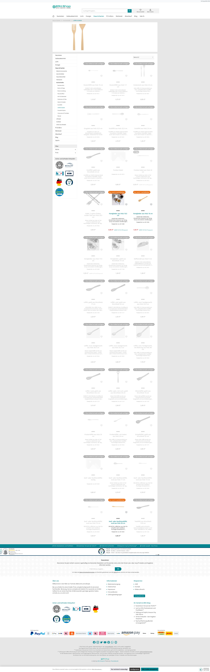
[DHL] (169, 633)
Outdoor (58, 122)
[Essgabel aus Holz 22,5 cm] (93, 114)
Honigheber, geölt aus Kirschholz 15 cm (118, 260)
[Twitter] (101, 642)
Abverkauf (58, 134)
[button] (118, 226)
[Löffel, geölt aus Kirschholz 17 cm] (93, 288)
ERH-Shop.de (101, 661)
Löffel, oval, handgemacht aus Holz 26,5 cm (93, 346)
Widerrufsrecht (140, 589)
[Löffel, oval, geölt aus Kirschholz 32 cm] (118, 288)
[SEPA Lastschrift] (60, 633)
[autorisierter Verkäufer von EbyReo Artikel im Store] (70, 183)
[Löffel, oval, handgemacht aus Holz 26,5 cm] (93, 331)
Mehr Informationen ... (97, 669)
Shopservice (138, 581)
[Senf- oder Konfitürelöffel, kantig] (93, 463)
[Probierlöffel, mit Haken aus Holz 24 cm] (118, 420)
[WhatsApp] (112, 642)
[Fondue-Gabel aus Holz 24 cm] (143, 155)
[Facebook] (94, 642)
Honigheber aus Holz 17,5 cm (93, 260)
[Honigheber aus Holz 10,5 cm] (118, 199)
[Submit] (118, 569)
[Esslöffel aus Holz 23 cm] (143, 114)
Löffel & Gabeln (61, 107)
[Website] (115, 642)
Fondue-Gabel (118, 170)
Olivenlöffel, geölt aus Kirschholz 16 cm (143, 392)
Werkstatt (58, 131)
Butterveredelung (62, 91)
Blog (56, 137)
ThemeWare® (114, 661)
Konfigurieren (135, 669)
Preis (56, 153)
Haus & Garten (60, 68)
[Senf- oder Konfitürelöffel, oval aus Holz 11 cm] (118, 463)
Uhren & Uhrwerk (61, 124)
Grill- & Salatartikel (62, 96)
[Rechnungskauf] (48, 633)
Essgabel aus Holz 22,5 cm (93, 128)
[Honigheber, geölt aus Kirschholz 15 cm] (118, 244)
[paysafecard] (90, 633)
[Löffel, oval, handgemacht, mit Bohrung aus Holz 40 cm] (143, 331)
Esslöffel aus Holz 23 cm (142, 128)
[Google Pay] (54, 633)
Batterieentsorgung (114, 584)
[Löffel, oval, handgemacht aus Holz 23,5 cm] (143, 288)
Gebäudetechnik (60, 58)
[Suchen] (130, 11)
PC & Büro (58, 128)
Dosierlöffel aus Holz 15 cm (93, 85)
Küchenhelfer (60, 82)
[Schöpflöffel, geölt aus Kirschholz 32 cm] (143, 420)
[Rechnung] (152, 633)
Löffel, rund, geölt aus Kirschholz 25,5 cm (93, 392)
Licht (56, 62)
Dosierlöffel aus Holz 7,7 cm (118, 86)
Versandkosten (112, 592)
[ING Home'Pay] (71, 633)
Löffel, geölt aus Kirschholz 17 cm (93, 303)
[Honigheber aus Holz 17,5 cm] (93, 244)
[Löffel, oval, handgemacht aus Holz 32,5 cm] (118, 331)
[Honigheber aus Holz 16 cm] (143, 199)
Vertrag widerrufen (205, 1)
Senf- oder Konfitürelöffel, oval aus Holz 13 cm (143, 479)
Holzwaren (59, 79)
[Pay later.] (95, 633)
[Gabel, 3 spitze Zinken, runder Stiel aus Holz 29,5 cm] (93, 199)
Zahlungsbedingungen (115, 594)
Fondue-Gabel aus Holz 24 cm (143, 171)
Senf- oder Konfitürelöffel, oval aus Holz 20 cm (118, 522)
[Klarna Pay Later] (102, 633)
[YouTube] (105, 642)
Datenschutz (112, 587)
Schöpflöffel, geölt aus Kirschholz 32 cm (143, 435)
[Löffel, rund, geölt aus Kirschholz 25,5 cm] (93, 376)
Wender (59, 116)
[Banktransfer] (118, 633)
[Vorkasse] (144, 633)
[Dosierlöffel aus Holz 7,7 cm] (118, 70)
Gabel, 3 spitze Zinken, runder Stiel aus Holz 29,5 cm (93, 215)
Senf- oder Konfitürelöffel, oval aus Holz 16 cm (93, 522)
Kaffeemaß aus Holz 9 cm (143, 259)
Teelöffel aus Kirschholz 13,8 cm (143, 522)
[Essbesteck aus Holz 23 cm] (143, 70)
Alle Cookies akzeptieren (149, 669)
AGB (115, 572)
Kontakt (137, 587)
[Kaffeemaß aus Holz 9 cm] (143, 244)
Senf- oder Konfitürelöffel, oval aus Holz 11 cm (118, 479)
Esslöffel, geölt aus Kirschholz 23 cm (93, 171)
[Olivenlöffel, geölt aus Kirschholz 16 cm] (143, 376)
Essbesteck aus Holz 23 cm (143, 85)
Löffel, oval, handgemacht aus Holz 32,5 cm (118, 346)
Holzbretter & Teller (62, 99)
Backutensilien (61, 85)
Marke (57, 149)
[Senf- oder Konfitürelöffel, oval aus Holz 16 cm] (93, 507)
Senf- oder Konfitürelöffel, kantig (93, 479)
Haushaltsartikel (60, 77)
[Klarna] (66, 633)
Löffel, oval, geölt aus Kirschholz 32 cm (118, 303)
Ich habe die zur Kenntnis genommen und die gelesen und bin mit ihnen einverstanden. (105, 572)
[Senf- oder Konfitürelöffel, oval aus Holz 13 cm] (143, 463)
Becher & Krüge (61, 88)
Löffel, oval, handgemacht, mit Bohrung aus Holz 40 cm (143, 347)
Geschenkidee (60, 74)
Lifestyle (58, 119)
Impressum (111, 589)
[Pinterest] (108, 642)
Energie (57, 65)
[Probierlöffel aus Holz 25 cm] (93, 420)
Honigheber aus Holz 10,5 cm (118, 214)
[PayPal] (37, 633)
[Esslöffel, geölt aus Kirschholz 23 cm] (93, 155)
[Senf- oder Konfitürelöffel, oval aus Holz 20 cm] (118, 507)
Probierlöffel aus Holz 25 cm (93, 435)
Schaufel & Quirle (62, 110)
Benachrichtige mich (93, 99)
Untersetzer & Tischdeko (63, 113)
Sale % (57, 140)
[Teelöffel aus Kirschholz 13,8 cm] (143, 507)
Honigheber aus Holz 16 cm (143, 213)
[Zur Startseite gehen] (61, 6)
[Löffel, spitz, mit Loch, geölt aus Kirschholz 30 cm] (118, 376)
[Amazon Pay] (130, 633)
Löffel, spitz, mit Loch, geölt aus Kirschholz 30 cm (118, 392)
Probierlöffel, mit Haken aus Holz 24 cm (118, 435)
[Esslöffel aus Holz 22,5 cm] (118, 114)
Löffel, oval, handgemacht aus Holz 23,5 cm (143, 303)
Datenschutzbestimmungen (87, 572)
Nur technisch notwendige (119, 669)
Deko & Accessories (61, 71)
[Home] (54, 16)
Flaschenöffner (61, 93)
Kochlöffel (60, 105)
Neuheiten (58, 55)
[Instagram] (97, 642)
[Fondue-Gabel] (118, 155)
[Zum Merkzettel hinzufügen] (101, 75)
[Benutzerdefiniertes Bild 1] (161, 633)
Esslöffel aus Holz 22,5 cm (118, 128)
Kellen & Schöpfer (62, 102)
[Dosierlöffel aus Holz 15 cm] (93, 70)
